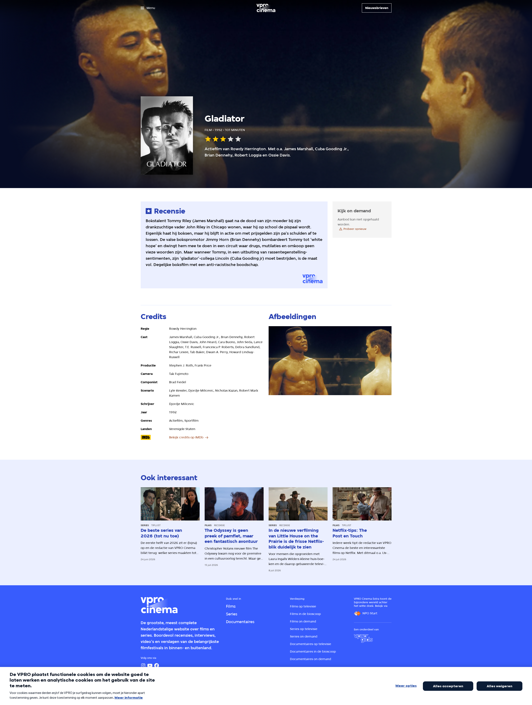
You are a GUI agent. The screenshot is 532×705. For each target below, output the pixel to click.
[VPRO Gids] (363, 638)
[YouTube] (149, 665)
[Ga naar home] (265, 8)
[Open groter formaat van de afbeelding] (330, 360)
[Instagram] (143, 665)
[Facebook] (156, 665)
